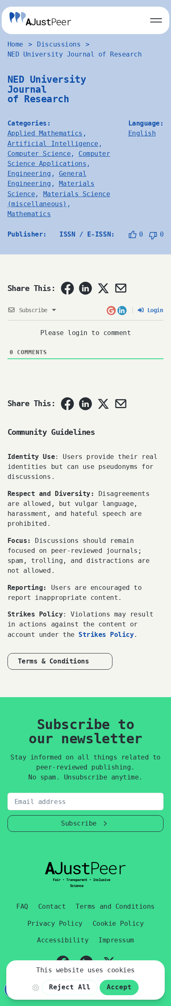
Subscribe (79, 823)
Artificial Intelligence (52, 144)
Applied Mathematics (45, 133)
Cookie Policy (118, 923)
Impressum (116, 940)
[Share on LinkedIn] (85, 288)
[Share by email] (120, 288)
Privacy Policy (55, 923)
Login (153, 310)
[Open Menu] (156, 19)
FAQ (22, 906)
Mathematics (29, 214)
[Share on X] (103, 288)
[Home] (40, 20)
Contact (52, 906)
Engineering (29, 174)
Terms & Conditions (53, 661)
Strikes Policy (106, 635)
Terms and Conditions (115, 906)
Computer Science (39, 154)
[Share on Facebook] (67, 288)
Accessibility (62, 940)
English (142, 133)
